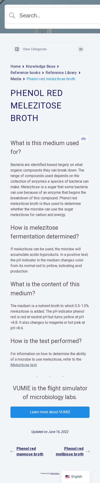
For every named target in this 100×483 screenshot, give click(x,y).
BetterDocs (55, 473)
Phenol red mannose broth (30, 451)
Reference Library (61, 72)
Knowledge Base (40, 66)
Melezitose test (23, 365)
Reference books (25, 72)
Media (15, 79)
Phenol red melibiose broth (69, 451)
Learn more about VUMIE (50, 412)
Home (15, 66)
